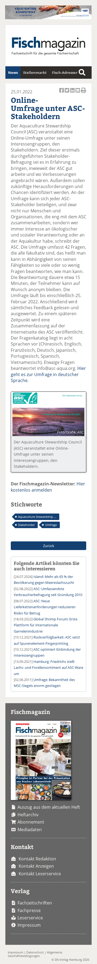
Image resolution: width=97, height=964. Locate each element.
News (13, 72)
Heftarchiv (28, 815)
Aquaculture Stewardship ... (37, 517)
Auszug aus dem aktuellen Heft (49, 807)
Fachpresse (29, 910)
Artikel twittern (67, 93)
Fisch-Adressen (65, 72)
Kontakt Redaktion (37, 859)
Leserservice (30, 918)
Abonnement (31, 822)
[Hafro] (48, 18)
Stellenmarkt (35, 72)
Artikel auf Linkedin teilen (72, 93)
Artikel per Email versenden (78, 93)
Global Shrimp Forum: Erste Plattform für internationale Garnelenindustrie (45, 625)
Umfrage (51, 525)
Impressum (29, 925)
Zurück (48, 545)
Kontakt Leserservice (40, 874)
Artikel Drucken (83, 93)
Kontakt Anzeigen (36, 866)
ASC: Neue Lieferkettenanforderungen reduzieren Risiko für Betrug (44, 607)
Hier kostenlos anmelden (48, 487)
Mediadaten (30, 830)
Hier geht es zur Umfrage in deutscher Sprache (48, 374)
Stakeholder (26, 525)
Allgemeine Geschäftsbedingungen (35, 954)
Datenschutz (35, 952)
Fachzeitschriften (35, 903)
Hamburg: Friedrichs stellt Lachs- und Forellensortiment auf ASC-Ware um (48, 667)
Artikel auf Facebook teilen (62, 93)
